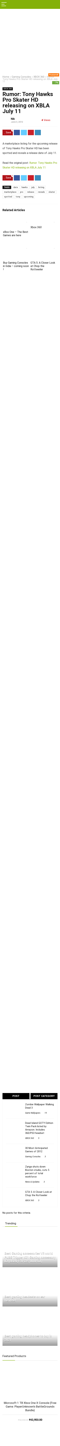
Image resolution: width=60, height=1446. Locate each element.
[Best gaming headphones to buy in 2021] (25, 1310)
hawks (25, 187)
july (32, 187)
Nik (13, 118)
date (15, 187)
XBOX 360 (39, 76)
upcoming (28, 197)
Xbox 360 (36, 227)
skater (51, 192)
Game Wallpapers (32, 1113)
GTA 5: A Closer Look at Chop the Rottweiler (42, 266)
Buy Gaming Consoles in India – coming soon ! (16, 266)
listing (41, 187)
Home (5, 76)
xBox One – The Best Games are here (15, 233)
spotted (8, 197)
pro (21, 192)
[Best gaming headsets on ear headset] (24, 1271)
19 (45, 1113)
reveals (41, 192)
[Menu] (4, 4)
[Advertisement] (30, 41)
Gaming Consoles (21, 76)
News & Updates (32, 1182)
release (30, 192)
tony (18, 197)
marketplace (10, 192)
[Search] (55, 4)
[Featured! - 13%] (30, 1382)
